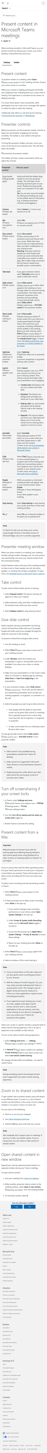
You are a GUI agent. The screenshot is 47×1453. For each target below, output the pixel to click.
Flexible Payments (8, 1281)
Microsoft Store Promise (9, 1277)
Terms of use (29, 1445)
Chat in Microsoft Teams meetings (27, 472)
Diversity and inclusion (9, 1419)
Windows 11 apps (7, 1244)
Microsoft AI (6, 1328)
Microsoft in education (9, 1291)
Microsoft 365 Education (9, 1302)
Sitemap (5, 1445)
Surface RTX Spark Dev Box (10, 1229)
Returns (5, 1266)
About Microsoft (7, 1404)
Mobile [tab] (16, 62)
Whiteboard (30, 115)
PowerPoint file (9, 115)
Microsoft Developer (8, 1368)
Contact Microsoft (14, 1445)
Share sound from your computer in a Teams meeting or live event (30, 343)
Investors (5, 1415)
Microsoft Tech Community (10, 1379)
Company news (7, 1408)
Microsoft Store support (9, 1262)
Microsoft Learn (7, 1371)
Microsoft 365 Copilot (9, 1350)
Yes (16, 1206)
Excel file (19, 115)
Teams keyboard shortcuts (18, 1119)
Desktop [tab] (7, 62)
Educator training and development (12, 1310)
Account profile (7, 1255)
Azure (4, 1364)
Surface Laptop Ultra (8, 1226)
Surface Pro (6, 1218)
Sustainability (6, 1426)
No (30, 1206)
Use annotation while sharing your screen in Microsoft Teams (30, 447)
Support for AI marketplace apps (12, 1375)
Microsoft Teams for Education (11, 1299)
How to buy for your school (10, 1306)
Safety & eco (6, 1449)
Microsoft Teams (7, 1346)
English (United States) (12, 1433)
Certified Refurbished (8, 1273)
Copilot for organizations (9, 1233)
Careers (5, 1400)
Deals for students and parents (11, 1313)
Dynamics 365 (6, 1335)
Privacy (22, 1445)
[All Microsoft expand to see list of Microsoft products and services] (3, 3)
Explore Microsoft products (10, 1240)
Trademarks (37, 1445)
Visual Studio (6, 1390)
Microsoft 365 (6, 1339)
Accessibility (6, 1423)
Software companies (8, 1386)
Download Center (7, 1258)
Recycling (14, 1449)
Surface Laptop (7, 1222)
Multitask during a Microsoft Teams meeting (26, 573)
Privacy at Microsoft (8, 1412)
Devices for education (9, 1295)
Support (5, 8)
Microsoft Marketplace (9, 1382)
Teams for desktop (31, 1178)
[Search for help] (8, 3)
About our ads (22, 1449)
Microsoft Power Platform (10, 1342)
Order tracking (7, 1270)
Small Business (7, 1353)
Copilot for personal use (9, 1237)
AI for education (7, 1317)
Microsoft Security (8, 1331)
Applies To (6, 41)
